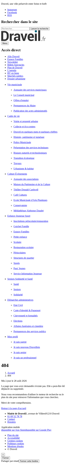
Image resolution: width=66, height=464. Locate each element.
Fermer (5, 458)
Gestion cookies (15, 440)
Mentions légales (15, 446)
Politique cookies (15, 443)
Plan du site (13, 435)
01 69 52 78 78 (14, 416)
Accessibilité (13, 438)
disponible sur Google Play (38, 430)
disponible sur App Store (13, 430)
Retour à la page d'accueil (13, 408)
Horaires (11, 422)
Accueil (11, 372)
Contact (11, 419)
